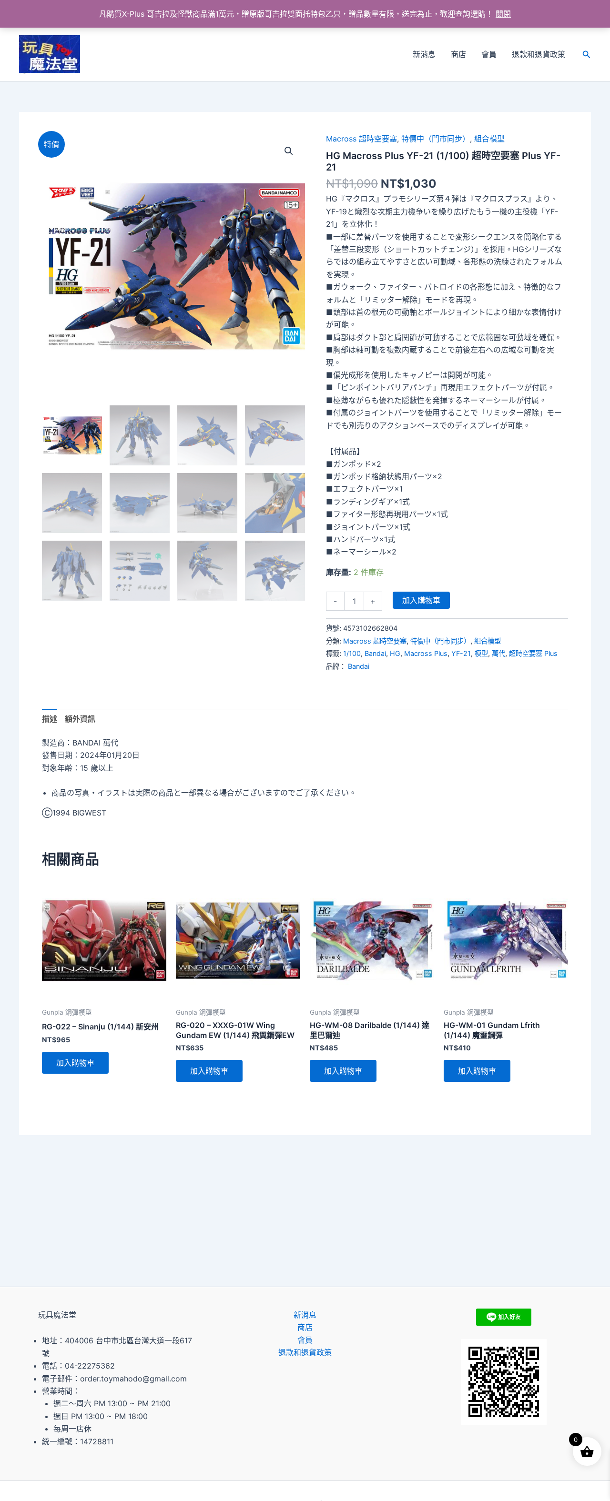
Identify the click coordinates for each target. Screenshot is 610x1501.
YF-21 (461, 653)
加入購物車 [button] (75, 1063)
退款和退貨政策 (538, 54)
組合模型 (489, 138)
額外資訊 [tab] (80, 719)
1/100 (352, 653)
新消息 (424, 54)
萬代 (498, 653)
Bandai (375, 653)
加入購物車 (421, 600)
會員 (489, 54)
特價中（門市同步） (435, 138)
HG (395, 653)
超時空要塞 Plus (533, 653)
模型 (481, 653)
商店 (458, 54)
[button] (586, 54)
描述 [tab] (49, 719)
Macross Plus (425, 653)
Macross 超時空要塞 (361, 138)
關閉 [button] (503, 14)
